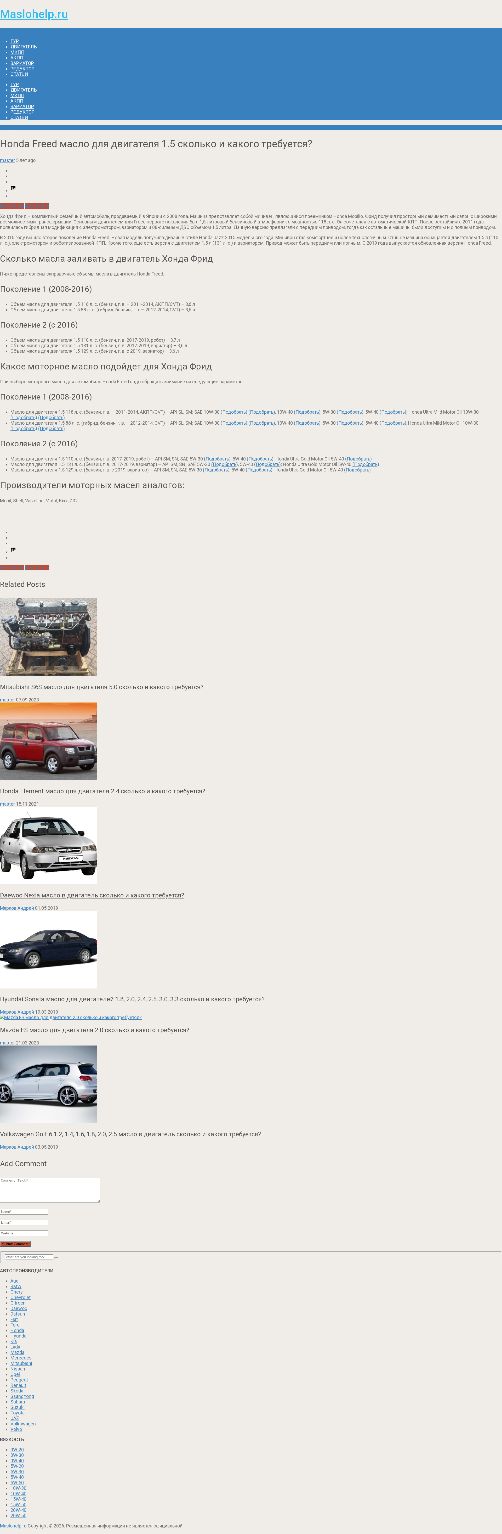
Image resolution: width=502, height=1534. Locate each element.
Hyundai (18, 1336)
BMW (15, 1286)
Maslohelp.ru (34, 14)
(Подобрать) (234, 412)
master (7, 160)
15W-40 (18, 1499)
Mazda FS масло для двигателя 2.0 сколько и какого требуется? (94, 1030)
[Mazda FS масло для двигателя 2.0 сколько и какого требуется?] (251, 1017)
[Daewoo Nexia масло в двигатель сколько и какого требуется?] (251, 846)
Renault (18, 1385)
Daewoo (18, 1308)
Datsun (17, 1314)
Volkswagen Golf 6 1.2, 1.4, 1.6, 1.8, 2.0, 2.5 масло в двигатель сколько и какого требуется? (130, 1134)
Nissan (17, 1369)
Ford (15, 1325)
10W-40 (18, 1493)
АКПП (16, 57)
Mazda (17, 1352)
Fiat (14, 1319)
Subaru (17, 1401)
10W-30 (18, 1488)
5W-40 (17, 1477)
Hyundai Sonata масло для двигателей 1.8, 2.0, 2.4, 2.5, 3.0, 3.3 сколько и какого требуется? (132, 999)
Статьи (19, 74)
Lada (15, 1347)
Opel (15, 1374)
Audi (15, 1281)
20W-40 (18, 1510)
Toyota (17, 1412)
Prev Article (12, 206)
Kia (13, 1341)
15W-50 (18, 1504)
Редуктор (22, 68)
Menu (6, 31)
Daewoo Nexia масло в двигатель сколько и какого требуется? (92, 895)
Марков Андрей (17, 908)
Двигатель (23, 46)
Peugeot (19, 1380)
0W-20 (17, 1449)
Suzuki (17, 1407)
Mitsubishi (21, 1363)
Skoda (16, 1390)
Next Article (37, 206)
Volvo (16, 1429)
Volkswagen (23, 1423)
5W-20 (17, 1466)
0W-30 (17, 1455)
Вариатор (22, 63)
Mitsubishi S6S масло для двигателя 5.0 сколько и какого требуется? (101, 687)
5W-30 (17, 1471)
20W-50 (18, 1515)
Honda (7, 127)
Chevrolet (20, 1297)
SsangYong (22, 1396)
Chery (16, 1292)
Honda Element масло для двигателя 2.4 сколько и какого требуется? (102, 791)
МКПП (17, 52)
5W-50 (17, 1482)
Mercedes (21, 1358)
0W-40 (17, 1460)
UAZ (14, 1418)
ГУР (14, 41)
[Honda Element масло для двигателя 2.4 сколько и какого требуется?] (251, 742)
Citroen (18, 1303)
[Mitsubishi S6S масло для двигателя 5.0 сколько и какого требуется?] (251, 637)
